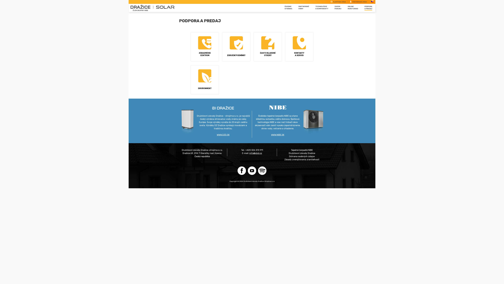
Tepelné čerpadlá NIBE (302, 150)
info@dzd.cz (255, 153)
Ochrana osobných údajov (302, 156)
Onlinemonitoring (353, 8)
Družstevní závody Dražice (302, 153)
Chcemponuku (338, 8)
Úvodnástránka (288, 8)
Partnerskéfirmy (303, 8)
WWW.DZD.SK (223, 135)
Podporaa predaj (368, 8)
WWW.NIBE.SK (277, 135)
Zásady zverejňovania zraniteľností (301, 159)
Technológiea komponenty (321, 8)
